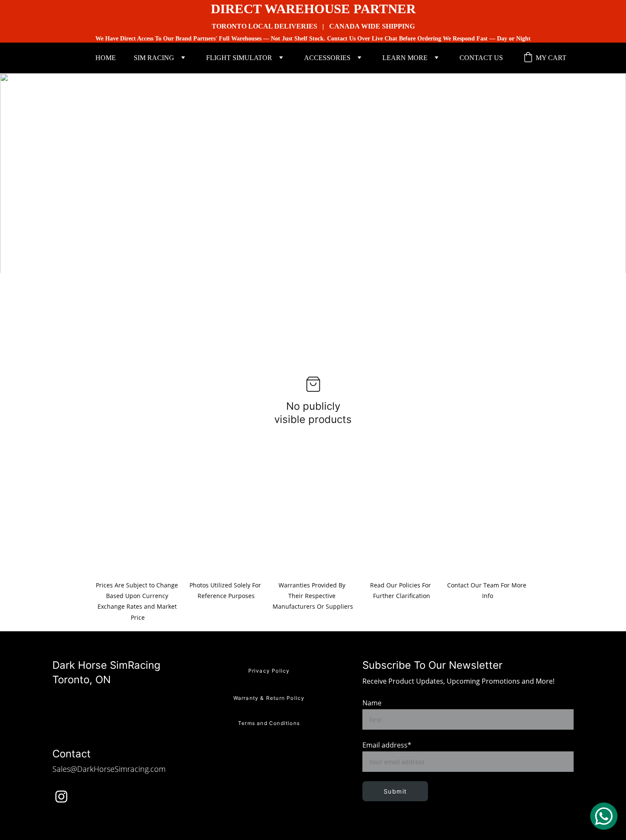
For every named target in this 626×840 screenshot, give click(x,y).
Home (105, 57)
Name (372, 703)
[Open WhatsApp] (603, 816)
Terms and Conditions (269, 723)
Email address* (386, 745)
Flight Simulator (239, 57)
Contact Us (481, 57)
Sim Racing (154, 57)
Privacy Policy (269, 670)
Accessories (327, 57)
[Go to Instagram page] (61, 797)
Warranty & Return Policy (269, 698)
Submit (395, 791)
